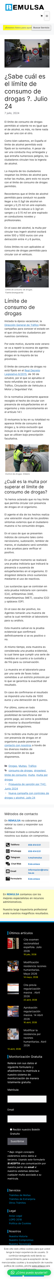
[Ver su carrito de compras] (41, 16)
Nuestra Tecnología (20, 1243)
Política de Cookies (20, 1223)
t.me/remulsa (35, 857)
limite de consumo (15, 775)
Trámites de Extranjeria (22, 1199)
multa (31, 775)
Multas (23, 765)
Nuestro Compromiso (21, 1239)
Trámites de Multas (20, 1195)
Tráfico (32, 765)
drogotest (40, 770)
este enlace (38, 1265)
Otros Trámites (17, 1202)
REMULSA (14, 820)
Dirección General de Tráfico (21, 325)
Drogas (13, 765)
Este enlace (34, 864)
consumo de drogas (21, 770)
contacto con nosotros (17, 745)
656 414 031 (34, 845)
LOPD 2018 (15, 1219)
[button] (29, 1272)
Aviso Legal (15, 1215)
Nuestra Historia (18, 1236)
